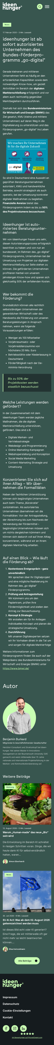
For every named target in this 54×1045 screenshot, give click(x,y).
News (7, 25)
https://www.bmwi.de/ (16, 668)
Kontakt (8, 1017)
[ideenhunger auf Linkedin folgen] (23, 1028)
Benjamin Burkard (14, 739)
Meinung (10, 787)
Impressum (10, 997)
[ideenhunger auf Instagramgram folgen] (14, 1028)
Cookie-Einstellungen (17, 1010)
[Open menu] (47, 7)
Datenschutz (11, 1004)
